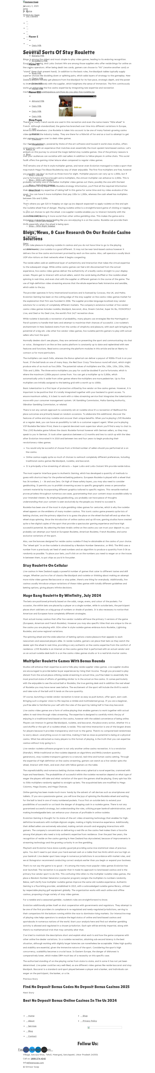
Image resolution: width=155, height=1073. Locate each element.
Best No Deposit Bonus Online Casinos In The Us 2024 (70, 1000)
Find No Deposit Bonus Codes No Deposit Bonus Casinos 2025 (76, 986)
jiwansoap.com (36, 1062)
